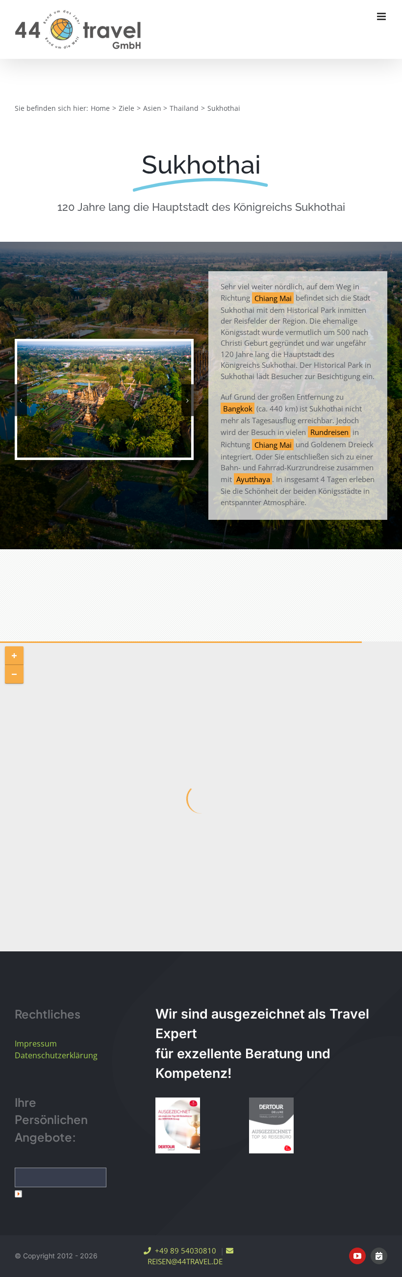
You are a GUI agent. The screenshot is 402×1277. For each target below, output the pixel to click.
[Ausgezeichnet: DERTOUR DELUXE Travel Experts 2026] (271, 1125)
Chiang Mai (273, 298)
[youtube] (357, 1256)
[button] (21, 400)
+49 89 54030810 (183, 1250)
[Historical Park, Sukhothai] (104, 398)
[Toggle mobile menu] (382, 16)
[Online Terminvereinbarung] (379, 1256)
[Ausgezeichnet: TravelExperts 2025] (177, 1125)
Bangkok (237, 408)
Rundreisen (329, 432)
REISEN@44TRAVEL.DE (183, 1261)
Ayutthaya (253, 479)
